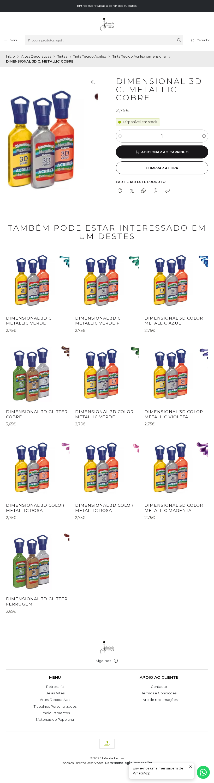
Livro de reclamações (159, 700)
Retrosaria (55, 686)
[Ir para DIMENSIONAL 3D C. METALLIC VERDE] (37, 279)
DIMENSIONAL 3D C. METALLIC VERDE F (98, 321)
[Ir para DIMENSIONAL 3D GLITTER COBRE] (37, 373)
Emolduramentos (55, 713)
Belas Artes (54, 693)
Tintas (62, 56)
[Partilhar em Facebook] (120, 191)
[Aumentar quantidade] (204, 136)
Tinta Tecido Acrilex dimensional (139, 56)
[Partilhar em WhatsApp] (143, 191)
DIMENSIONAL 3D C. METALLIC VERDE (29, 321)
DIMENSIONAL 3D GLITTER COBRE (37, 414)
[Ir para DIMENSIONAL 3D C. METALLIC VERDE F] (107, 279)
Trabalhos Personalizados (55, 706)
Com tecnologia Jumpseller (128, 763)
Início (10, 56)
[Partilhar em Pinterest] (155, 191)
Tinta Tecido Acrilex (89, 56)
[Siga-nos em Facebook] (115, 660)
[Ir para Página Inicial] (107, 24)
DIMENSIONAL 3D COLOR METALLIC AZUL (174, 321)
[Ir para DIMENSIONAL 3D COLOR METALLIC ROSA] (37, 467)
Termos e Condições (158, 693)
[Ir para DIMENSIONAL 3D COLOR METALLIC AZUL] (176, 279)
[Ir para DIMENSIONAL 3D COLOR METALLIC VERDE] (107, 373)
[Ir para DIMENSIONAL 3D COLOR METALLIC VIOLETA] (176, 373)
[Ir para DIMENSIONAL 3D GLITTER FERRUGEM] (37, 560)
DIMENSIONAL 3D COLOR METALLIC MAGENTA (174, 508)
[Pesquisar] (178, 40)
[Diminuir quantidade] (120, 136)
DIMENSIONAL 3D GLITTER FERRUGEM (37, 601)
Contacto (159, 686)
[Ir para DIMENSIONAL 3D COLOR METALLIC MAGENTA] (176, 467)
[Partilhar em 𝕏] (132, 191)
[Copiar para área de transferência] (167, 191)
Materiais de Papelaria (55, 719)
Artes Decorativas (36, 56)
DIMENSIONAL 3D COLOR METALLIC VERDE (104, 414)
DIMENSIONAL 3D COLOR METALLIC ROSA (35, 508)
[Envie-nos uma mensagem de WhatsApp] (203, 772)
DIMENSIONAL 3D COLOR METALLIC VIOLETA (174, 414)
